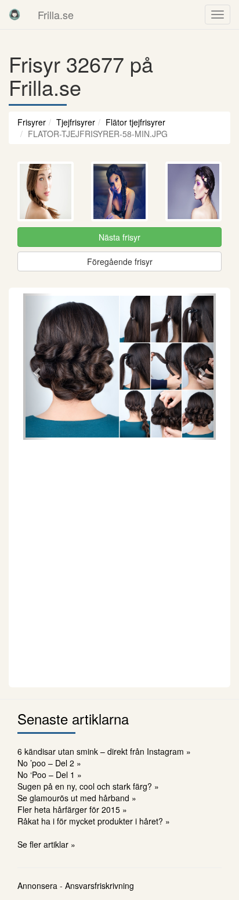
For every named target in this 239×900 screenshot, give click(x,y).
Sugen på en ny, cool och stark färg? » (88, 786)
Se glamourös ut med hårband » (76, 798)
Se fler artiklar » (46, 844)
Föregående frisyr (120, 261)
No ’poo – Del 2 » (49, 763)
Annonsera (37, 885)
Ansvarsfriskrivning (99, 885)
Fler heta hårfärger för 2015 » (72, 809)
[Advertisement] (119, 562)
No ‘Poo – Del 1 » (49, 774)
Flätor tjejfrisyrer (135, 122)
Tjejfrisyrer (75, 122)
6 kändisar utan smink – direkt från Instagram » (104, 751)
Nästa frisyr (119, 237)
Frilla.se (56, 14)
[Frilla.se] (14, 14)
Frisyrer (31, 122)
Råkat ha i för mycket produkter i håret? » (93, 821)
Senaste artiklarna (73, 718)
